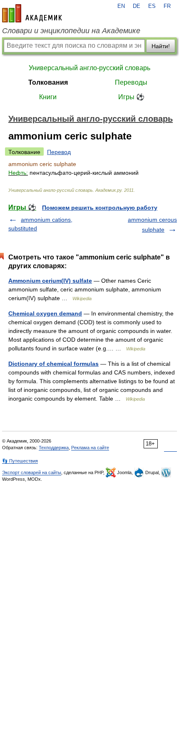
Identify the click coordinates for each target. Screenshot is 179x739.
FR (167, 6)
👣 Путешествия (20, 460)
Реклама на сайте (90, 447)
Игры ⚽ (131, 96)
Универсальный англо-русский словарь (89, 67)
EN (121, 6)
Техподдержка (54, 447)
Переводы (131, 82)
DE (136, 6)
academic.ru (32, 13)
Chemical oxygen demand (45, 313)
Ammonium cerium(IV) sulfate (50, 280)
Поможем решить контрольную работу (99, 207)
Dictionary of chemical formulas (53, 363)
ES (152, 6)
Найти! (161, 46)
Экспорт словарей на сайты (31, 472)
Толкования (48, 82)
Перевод (59, 152)
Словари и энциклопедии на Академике (71, 31)
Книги (48, 96)
